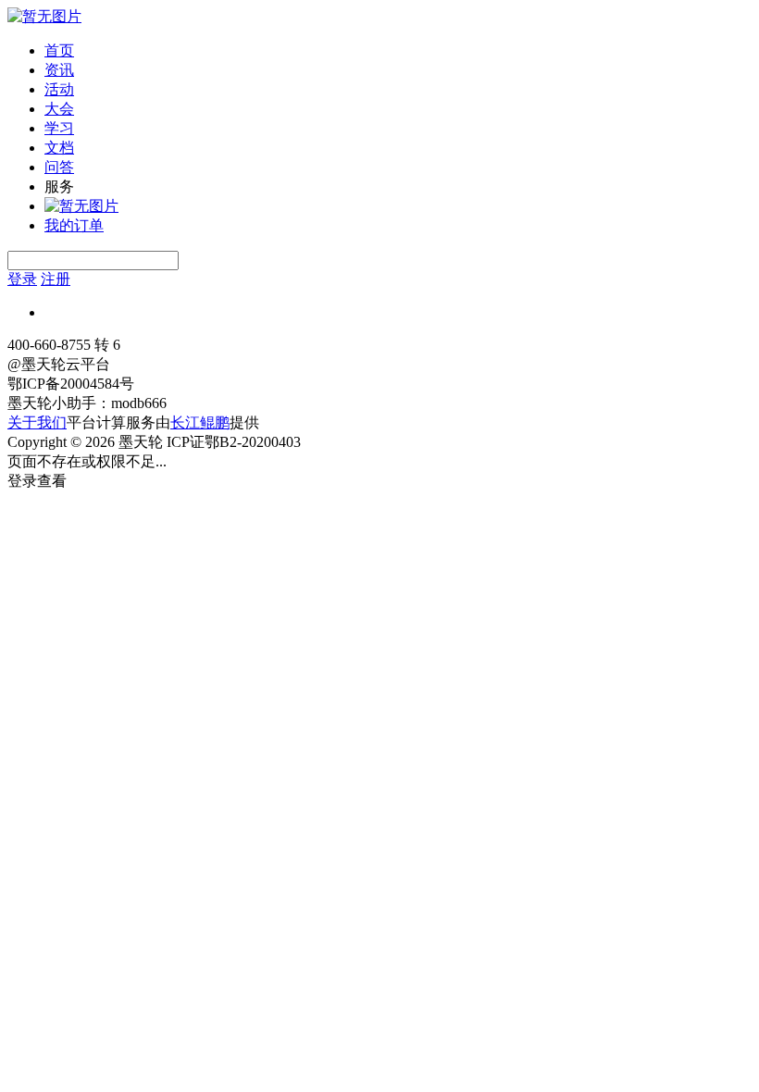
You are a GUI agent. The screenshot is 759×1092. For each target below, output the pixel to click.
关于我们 (37, 422)
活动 (59, 89)
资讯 (59, 70)
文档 (59, 147)
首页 (59, 50)
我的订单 (74, 225)
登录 (22, 279)
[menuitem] (398, 51)
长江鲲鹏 (200, 422)
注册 (55, 279)
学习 (59, 128)
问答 (59, 167)
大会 (59, 109)
